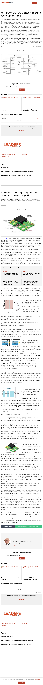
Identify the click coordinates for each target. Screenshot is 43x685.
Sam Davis (3, 205)
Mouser (24, 154)
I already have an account (21, 132)
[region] (21, 121)
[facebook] (17, 50)
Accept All (21, 682)
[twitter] (21, 50)
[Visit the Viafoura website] (38, 123)
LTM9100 (5, 238)
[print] (41, 50)
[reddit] (23, 50)
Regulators (3, 9)
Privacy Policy (37, 679)
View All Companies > (21, 159)
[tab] (4, 118)
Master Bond (4, 156)
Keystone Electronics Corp (7, 154)
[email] (25, 50)
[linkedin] (19, 50)
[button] (2, 3)
